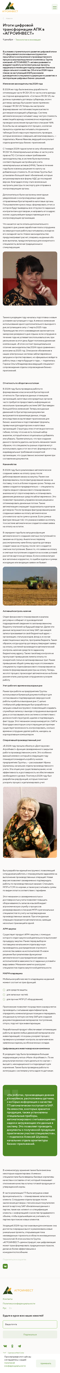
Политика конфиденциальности (19, 1303)
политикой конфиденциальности (15, 1364)
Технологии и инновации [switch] (28, 39)
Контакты (8, 1299)
